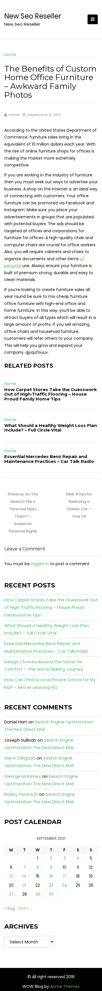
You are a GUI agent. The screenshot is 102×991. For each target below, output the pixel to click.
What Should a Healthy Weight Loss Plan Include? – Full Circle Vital (50, 428)
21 (24, 885)
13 (11, 876)
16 (51, 876)
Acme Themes (65, 986)
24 (64, 885)
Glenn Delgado (19, 758)
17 (64, 876)
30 (51, 894)
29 (37, 894)
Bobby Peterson (21, 794)
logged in (40, 564)
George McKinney (22, 776)
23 (51, 885)
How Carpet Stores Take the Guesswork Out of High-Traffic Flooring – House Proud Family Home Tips (50, 394)
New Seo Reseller (32, 16)
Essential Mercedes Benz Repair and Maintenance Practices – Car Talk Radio (49, 459)
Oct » (23, 908)
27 (11, 894)
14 (24, 876)
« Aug (9, 908)
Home (10, 55)
